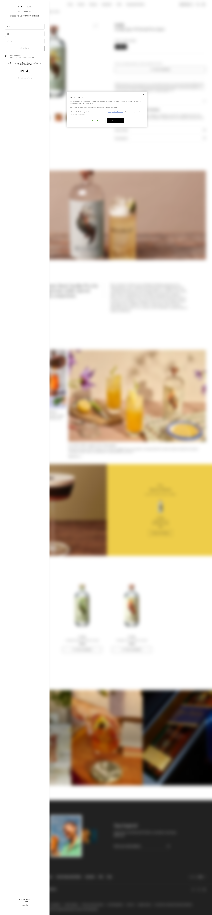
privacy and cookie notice (115, 112)
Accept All (115, 120)
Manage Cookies (97, 120)
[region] (107, 109)
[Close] (143, 94)
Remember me (15, 55)
